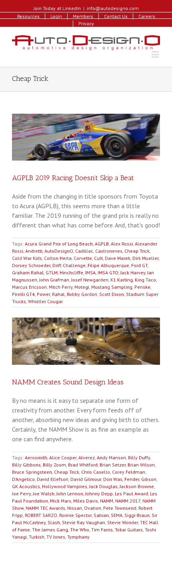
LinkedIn (71, 8)
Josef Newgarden (89, 280)
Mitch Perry (60, 287)
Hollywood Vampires (64, 486)
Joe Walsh (43, 494)
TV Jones (55, 537)
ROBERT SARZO (41, 515)
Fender (131, 479)
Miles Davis (85, 501)
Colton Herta (58, 258)
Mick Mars (60, 501)
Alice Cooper (62, 457)
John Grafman (54, 280)
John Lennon (69, 494)
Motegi (81, 287)
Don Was (112, 479)
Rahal (58, 294)
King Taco (145, 280)
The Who (79, 530)
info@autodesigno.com (113, 8)
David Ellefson (52, 479)
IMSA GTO (108, 272)
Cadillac (84, 251)
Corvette (83, 258)
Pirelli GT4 (23, 294)
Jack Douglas (103, 486)
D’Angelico (23, 479)
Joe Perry (21, 494)
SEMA (116, 515)
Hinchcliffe (71, 272)
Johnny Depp (99, 494)
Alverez (86, 457)
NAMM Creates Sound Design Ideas (68, 382)
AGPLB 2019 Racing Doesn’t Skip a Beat (73, 177)
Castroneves (108, 251)
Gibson (148, 479)
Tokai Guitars (129, 530)
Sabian (101, 515)
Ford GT (139, 265)
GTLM (52, 272)
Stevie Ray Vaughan (83, 522)
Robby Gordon (82, 294)
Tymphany (78, 537)
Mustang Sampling (111, 287)
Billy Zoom (54, 465)
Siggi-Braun (137, 515)
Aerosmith (36, 457)
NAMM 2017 (127, 501)
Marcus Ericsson (29, 287)
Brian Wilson (141, 465)
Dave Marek (117, 258)
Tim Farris (102, 530)
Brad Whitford (83, 465)
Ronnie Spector (75, 515)
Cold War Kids (27, 258)
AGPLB (102, 244)
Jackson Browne (137, 486)
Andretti (33, 251)
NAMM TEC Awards (45, 508)
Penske (142, 287)
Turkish (36, 537)
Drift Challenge (69, 265)
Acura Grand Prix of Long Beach (59, 244)
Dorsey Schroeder (31, 265)
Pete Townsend (119, 508)
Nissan (74, 508)
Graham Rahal (28, 272)
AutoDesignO (58, 251)
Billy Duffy (139, 457)
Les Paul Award (131, 494)
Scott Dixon (111, 294)
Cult (98, 258)
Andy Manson (111, 457)
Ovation (92, 508)
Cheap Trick (137, 251)
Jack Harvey (132, 272)
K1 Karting (121, 280)
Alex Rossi (122, 244)
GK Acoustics (26, 486)
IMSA (90, 272)
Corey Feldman (128, 472)
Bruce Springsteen (32, 472)
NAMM (106, 501)
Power (43, 294)
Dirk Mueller (145, 258)
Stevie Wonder (122, 522)
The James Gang (50, 530)
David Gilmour (85, 479)
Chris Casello (95, 472)
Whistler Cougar (45, 301)
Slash (54, 522)
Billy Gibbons (26, 465)
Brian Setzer (113, 465)
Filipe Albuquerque (108, 265)
